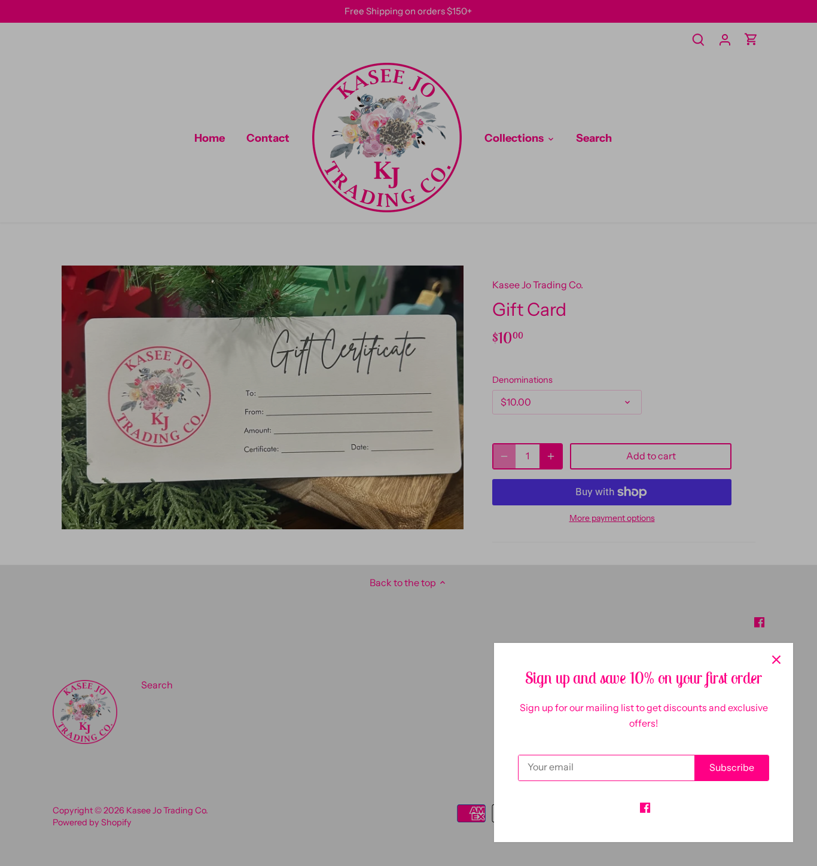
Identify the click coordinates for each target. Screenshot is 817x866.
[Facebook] (645, 806)
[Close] (776, 660)
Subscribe (731, 767)
